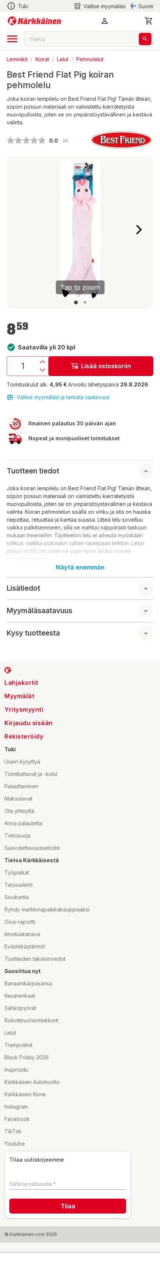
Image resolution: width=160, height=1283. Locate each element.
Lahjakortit (21, 682)
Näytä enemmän (80, 567)
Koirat (42, 59)
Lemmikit (17, 59)
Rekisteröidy (23, 736)
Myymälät (19, 696)
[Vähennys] (42, 370)
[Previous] (21, 230)
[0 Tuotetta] (148, 20)
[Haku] (145, 39)
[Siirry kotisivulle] (34, 20)
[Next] (139, 230)
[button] (100, 6)
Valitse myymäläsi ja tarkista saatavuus (63, 397)
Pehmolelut (89, 59)
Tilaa (68, 1206)
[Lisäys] (42, 362)
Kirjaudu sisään (28, 723)
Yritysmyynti (23, 709)
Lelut (62, 59)
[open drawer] (12, 39)
